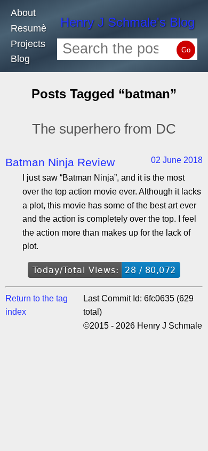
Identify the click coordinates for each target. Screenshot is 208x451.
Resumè (28, 28)
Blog (20, 58)
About (23, 12)
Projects (28, 43)
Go (185, 50)
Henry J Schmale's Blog (127, 22)
